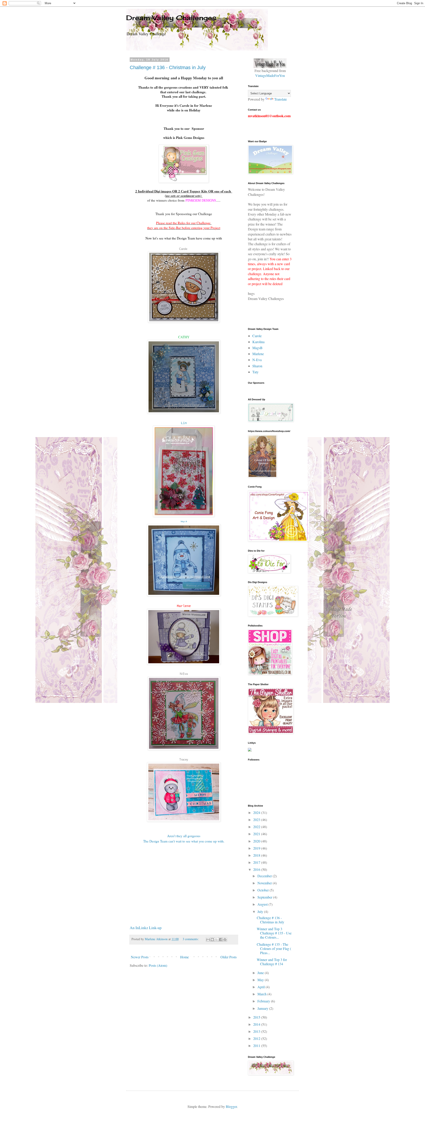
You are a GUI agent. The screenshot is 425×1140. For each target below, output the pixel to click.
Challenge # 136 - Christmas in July (168, 67)
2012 (257, 1038)
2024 (257, 812)
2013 (257, 1031)
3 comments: (191, 939)
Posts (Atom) (158, 965)
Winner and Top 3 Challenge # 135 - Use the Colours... (274, 933)
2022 (257, 826)
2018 (257, 855)
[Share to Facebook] (220, 939)
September (265, 897)
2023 (257, 819)
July (260, 911)
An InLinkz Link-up (146, 927)
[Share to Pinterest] (225, 939)
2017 (257, 862)
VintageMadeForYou (270, 75)
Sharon (257, 366)
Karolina (258, 341)
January (263, 1008)
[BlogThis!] (212, 939)
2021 (257, 833)
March (262, 994)
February (264, 1001)
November (265, 883)
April (261, 986)
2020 (257, 841)
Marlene (184, 606)
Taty (255, 372)
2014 (257, 1024)
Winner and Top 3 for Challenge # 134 (272, 961)
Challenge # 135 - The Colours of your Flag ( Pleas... (274, 948)
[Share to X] (216, 939)
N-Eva (184, 673)
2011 (257, 1045)
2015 (257, 1017)
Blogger (231, 1106)
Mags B (184, 521)
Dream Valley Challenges (171, 18)
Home (184, 957)
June (261, 972)
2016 (257, 869)
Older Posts (228, 957)
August (263, 904)
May (261, 979)
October (263, 890)
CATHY (183, 337)
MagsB (257, 347)
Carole (183, 249)
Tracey (183, 759)
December (265, 875)
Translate (280, 99)
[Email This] (208, 939)
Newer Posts (140, 957)
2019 (257, 848)
